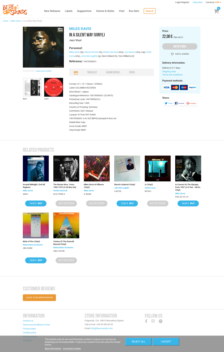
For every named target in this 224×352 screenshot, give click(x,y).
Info (76, 72)
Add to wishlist (182, 54)
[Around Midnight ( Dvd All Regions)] (36, 168)
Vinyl (121, 10)
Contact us (28, 321)
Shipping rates (169, 71)
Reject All (138, 341)
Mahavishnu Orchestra (33, 245)
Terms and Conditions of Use (36, 324)
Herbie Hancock (110, 52)
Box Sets (134, 10)
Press (132, 72)
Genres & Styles (105, 10)
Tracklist (92, 72)
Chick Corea (150, 188)
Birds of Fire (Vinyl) (31, 241)
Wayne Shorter (91, 52)
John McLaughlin (89, 56)
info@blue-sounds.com (102, 328)
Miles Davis (16, 21)
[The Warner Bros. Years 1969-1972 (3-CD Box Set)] (66, 168)
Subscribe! (198, 2)
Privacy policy (29, 328)
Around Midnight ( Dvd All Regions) (34, 185)
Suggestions (84, 10)
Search (150, 10)
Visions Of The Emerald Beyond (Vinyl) (63, 242)
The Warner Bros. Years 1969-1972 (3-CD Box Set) (64, 185)
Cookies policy (29, 332)
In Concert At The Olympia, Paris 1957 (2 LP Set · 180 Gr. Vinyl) (188, 187)
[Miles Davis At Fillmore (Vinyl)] (97, 168)
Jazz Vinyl (75, 40)
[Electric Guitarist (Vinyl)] (127, 168)
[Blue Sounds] (14, 9)
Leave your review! (44, 71)
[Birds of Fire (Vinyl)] (36, 225)
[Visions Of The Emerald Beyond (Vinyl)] (66, 225)
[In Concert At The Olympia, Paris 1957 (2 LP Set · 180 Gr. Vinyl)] (188, 168)
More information (53, 348)
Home (5, 21)
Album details (113, 72)
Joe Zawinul (130, 52)
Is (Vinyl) (149, 184)
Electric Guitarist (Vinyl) (124, 184)
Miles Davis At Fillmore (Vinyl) (94, 185)
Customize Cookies (72, 348)
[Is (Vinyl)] (158, 168)
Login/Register (182, 2)
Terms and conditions (172, 74)
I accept (166, 341)
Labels (69, 10)
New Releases (52, 10)
